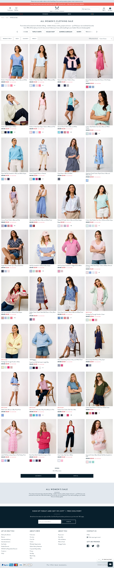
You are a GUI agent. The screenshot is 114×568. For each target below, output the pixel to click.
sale (7, 17)
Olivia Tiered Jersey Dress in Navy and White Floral (70, 359)
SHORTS (79, 32)
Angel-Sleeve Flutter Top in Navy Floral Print (12, 265)
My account (61, 535)
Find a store (32, 535)
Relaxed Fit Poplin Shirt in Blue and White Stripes (70, 220)
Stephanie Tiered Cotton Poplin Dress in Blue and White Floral (98, 174)
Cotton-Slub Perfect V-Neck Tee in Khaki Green (97, 407)
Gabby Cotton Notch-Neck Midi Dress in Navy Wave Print (42, 313)
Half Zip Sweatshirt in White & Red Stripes (11, 312)
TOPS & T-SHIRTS (36, 32)
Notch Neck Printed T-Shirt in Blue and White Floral (70, 312)
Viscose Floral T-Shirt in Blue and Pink (10, 220)
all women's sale (14, 17)
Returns (3, 537)
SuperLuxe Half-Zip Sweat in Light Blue (39, 362)
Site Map (32, 553)
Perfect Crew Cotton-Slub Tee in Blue (67, 409)
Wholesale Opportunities (35, 544)
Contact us (3, 551)
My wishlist (60, 537)
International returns (5, 542)
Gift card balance (62, 539)
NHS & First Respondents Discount (9, 549)
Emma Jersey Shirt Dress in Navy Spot (95, 359)
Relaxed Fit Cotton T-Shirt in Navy (66, 80)
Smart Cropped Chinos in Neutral (37, 173)
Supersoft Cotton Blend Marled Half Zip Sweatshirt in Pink (99, 455)
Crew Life (32, 539)
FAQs (2, 553)
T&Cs (31, 558)
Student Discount (5, 546)
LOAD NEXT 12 (38, 475)
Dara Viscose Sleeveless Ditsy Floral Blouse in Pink (41, 409)
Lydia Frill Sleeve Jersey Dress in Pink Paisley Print (13, 455)
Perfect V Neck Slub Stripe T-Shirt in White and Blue (42, 80)
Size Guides (3, 544)
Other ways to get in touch (95, 537)
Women (45, 14)
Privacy (31, 551)
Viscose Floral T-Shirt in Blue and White (67, 126)
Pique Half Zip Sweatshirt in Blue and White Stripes (13, 173)
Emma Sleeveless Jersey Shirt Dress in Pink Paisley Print (98, 80)
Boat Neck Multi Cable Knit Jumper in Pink (39, 455)
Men (69, 14)
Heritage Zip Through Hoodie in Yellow (10, 361)
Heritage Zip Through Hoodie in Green (95, 314)
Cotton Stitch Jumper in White (8, 126)
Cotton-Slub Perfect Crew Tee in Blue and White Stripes (98, 127)
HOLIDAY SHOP (50, 32)
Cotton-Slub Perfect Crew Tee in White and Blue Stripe (99, 220)
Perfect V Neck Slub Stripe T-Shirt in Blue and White (14, 80)
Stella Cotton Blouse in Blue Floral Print (11, 409)
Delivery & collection (6, 535)
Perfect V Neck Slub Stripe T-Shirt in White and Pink (42, 126)
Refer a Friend (61, 542)
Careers (31, 542)
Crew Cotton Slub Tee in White (65, 455)
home (2, 17)
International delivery (6, 539)
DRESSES (25, 32)
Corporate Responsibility (35, 549)
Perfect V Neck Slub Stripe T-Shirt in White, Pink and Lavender (99, 266)
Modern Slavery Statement (36, 546)
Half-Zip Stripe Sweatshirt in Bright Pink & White (70, 265)
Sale (21, 14)
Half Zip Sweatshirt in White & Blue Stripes (39, 265)
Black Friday (32, 556)
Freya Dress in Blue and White (65, 173)
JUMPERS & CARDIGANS (65, 32)
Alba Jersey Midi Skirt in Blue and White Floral (40, 220)
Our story (32, 537)
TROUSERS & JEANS (91, 32)
